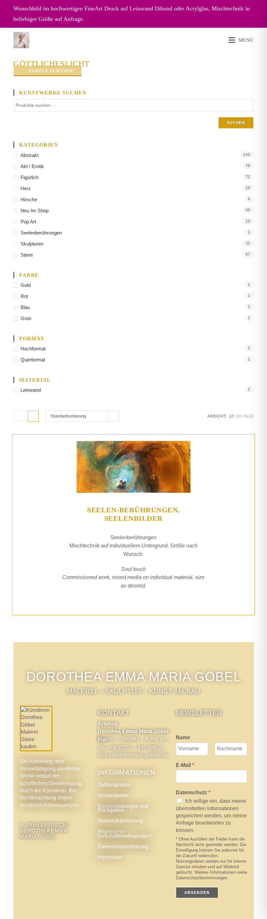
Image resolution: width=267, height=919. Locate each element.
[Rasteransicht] (18, 416)
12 (231, 416)
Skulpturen (32, 244)
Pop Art (28, 221)
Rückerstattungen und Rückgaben (123, 808)
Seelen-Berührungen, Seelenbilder (133, 514)
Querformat (33, 359)
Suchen (236, 122)
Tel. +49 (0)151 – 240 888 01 (131, 747)
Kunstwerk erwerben (133, 603)
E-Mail (185, 765)
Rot (24, 296)
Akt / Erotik (32, 166)
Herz (26, 188)
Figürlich (29, 177)
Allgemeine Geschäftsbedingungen (124, 834)
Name (183, 737)
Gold (26, 285)
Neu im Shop (35, 210)
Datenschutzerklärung (123, 846)
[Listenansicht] (33, 416)
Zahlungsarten (114, 784)
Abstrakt (29, 155)
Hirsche (29, 199)
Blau (25, 307)
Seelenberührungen (41, 232)
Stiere (27, 255)
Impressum (110, 857)
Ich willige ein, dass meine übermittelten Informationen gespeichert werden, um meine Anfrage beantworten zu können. (211, 815)
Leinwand (31, 390)
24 (238, 416)
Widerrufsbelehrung (120, 821)
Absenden (197, 892)
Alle (249, 416)
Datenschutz (193, 792)
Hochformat (33, 348)
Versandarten (113, 795)
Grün (26, 318)
